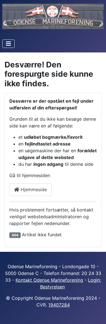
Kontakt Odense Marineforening (49, 280)
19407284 (59, 305)
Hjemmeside (33, 189)
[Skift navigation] (8, 43)
